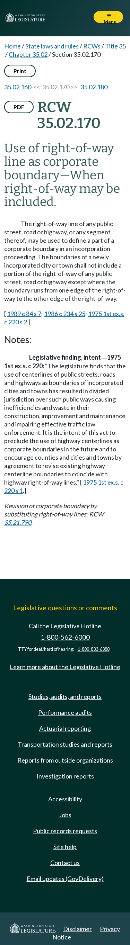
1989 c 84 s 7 (24, 313)
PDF (19, 107)
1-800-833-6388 (94, 649)
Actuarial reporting (65, 728)
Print (20, 71)
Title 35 (115, 46)
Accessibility (65, 799)
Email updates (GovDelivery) (65, 878)
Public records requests (65, 831)
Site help (65, 846)
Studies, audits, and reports (65, 696)
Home (12, 46)
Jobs (65, 815)
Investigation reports (65, 776)
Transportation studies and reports (65, 744)
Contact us (65, 862)
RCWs (92, 46)
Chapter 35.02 (28, 54)
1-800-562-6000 (65, 637)
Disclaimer (77, 929)
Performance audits (65, 712)
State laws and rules (52, 46)
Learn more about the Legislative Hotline (65, 666)
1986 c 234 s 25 (64, 313)
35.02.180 (93, 87)
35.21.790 (17, 522)
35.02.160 (17, 87)
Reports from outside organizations (65, 760)
